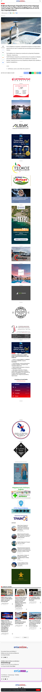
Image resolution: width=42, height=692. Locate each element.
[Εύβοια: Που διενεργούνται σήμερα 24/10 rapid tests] (21, 615)
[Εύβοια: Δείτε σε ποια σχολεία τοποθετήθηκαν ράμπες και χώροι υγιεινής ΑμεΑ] (7, 592)
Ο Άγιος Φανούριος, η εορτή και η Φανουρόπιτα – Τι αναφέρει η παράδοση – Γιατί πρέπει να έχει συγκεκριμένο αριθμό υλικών (21, 364)
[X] (21, 387)
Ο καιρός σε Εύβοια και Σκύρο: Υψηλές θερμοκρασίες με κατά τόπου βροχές (22, 564)
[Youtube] (21, 393)
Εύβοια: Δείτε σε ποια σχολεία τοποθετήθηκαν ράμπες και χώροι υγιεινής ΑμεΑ (6, 599)
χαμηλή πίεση (27, 68)
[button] (38, 690)
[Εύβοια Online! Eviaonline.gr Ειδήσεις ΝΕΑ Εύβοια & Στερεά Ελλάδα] (21, 1)
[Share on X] (10, 13)
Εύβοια (21, 68)
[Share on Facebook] (9, 13)
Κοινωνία (2, 3)
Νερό (24, 68)
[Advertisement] (21, 410)
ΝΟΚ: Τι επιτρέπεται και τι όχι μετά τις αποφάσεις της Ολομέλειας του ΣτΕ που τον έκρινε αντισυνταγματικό (35, 623)
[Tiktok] (21, 396)
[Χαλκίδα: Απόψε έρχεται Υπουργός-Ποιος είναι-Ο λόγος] (14, 543)
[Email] (13, 13)
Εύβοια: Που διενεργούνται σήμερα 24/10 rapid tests (20, 622)
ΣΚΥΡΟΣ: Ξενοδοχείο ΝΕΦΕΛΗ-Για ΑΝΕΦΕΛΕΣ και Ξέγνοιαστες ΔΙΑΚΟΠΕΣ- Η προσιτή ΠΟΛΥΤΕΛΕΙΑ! (21, 360)
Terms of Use (23, 689)
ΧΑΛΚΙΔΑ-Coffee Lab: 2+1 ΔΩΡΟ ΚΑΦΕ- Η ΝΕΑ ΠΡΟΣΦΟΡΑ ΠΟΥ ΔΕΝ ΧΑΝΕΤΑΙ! (20, 356)
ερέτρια (18, 68)
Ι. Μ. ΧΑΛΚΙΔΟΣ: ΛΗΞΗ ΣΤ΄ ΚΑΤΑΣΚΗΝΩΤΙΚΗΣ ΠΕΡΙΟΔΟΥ (34, 599)
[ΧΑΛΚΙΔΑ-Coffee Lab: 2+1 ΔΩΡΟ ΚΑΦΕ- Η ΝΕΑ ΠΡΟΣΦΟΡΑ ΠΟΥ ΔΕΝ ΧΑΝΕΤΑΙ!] (21, 348)
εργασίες (15, 68)
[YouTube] (5, 657)
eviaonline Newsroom (4, 603)
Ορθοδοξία (17, 595)
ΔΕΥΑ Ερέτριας (10, 68)
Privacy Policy (16, 689)
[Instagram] (21, 390)
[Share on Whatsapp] (12, 13)
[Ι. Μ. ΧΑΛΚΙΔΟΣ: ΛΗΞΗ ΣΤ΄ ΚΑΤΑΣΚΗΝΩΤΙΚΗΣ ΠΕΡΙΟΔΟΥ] (35, 592)
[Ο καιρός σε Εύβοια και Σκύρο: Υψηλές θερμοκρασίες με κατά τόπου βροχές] (14, 564)
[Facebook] (21, 384)
